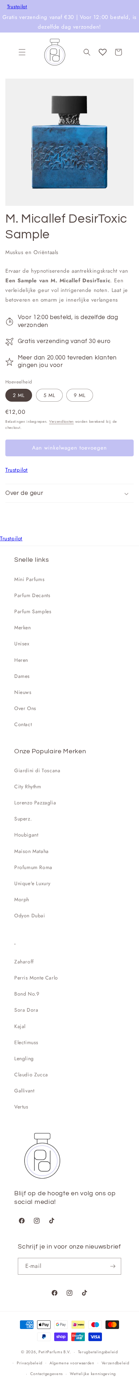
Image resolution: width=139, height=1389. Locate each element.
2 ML (19, 395)
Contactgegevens (46, 1373)
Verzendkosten (61, 421)
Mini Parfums (29, 579)
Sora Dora (26, 1009)
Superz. (23, 818)
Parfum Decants (32, 595)
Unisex (22, 643)
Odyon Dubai (29, 915)
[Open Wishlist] (102, 52)
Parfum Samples (32, 611)
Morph (21, 899)
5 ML (49, 395)
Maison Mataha (31, 851)
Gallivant (24, 1090)
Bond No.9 (26, 993)
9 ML (80, 395)
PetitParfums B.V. (54, 1352)
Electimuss (26, 1042)
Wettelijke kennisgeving (93, 1373)
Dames (22, 676)
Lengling (24, 1058)
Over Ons (25, 708)
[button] (22, 52)
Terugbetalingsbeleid (98, 1352)
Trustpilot (17, 6)
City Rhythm (27, 786)
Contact (23, 724)
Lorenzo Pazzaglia (35, 802)
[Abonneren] (113, 1266)
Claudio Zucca (31, 1074)
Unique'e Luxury (32, 883)
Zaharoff (24, 961)
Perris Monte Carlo (36, 977)
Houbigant (26, 834)
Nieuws (23, 692)
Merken (22, 627)
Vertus (21, 1106)
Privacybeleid (29, 1363)
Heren (21, 660)
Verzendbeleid (115, 1363)
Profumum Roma (33, 867)
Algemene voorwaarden (72, 1363)
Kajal (20, 1026)
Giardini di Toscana (37, 770)
